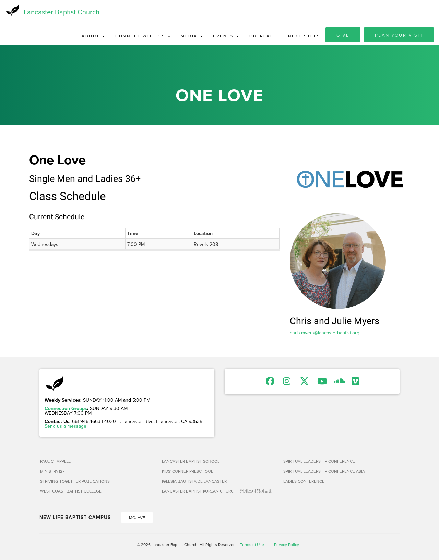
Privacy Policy (286, 544)
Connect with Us (141, 36)
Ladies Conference (303, 481)
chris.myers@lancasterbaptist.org (324, 332)
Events (224, 36)
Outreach (263, 36)
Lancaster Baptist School (191, 461)
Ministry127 (52, 471)
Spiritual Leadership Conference (319, 461)
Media (190, 36)
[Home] (12, 10)
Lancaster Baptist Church (61, 12)
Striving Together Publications (75, 481)
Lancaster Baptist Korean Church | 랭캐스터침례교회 (217, 491)
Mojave (137, 517)
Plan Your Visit (399, 35)
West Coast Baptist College (71, 491)
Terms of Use (252, 544)
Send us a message (65, 426)
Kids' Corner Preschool (187, 471)
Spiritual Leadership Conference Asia (324, 471)
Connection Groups (66, 408)
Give (342, 35)
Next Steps (304, 36)
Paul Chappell (55, 461)
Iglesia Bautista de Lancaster (194, 481)
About (92, 36)
